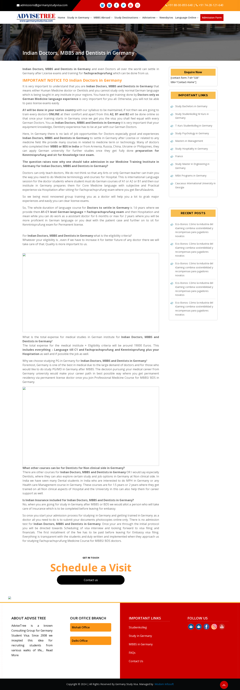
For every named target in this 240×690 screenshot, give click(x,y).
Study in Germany (78, 17)
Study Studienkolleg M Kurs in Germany (192, 116)
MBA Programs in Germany (190, 175)
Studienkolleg (138, 627)
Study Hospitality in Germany (191, 148)
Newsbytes (166, 17)
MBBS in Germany (141, 644)
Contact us (91, 580)
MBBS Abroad (102, 17)
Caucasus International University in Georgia (195, 185)
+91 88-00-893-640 (180, 5)
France (179, 156)
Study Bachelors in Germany (191, 106)
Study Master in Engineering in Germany (192, 166)
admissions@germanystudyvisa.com (43, 5)
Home (61, 17)
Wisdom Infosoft (164, 684)
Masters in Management (189, 141)
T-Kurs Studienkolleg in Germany (193, 125)
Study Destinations (126, 17)
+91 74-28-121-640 (211, 5)
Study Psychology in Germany (192, 133)
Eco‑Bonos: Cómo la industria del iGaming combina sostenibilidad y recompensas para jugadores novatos (194, 230)
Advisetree (148, 17)
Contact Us (136, 661)
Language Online (185, 17)
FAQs (132, 653)
